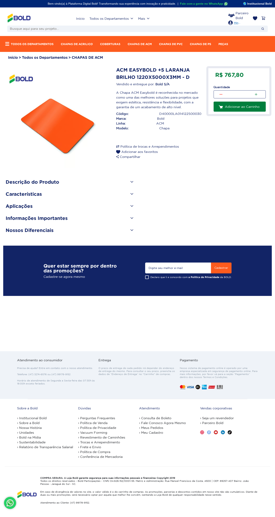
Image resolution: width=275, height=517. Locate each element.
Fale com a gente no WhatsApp (201, 3)
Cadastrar (221, 267)
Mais (141, 18)
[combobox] (130, 29)
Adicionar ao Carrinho (242, 106)
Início (80, 18)
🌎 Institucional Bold (257, 3)
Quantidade (221, 87)
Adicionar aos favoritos (139, 151)
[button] (235, 23)
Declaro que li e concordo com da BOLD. (191, 277)
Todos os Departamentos (109, 18)
